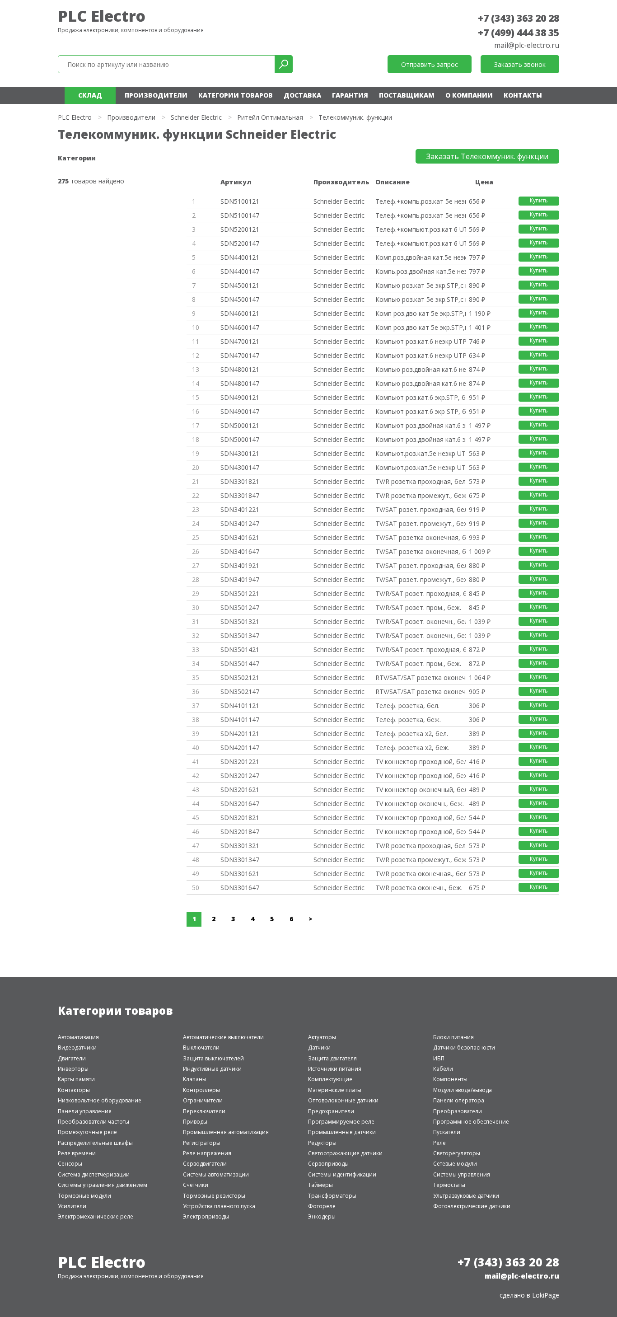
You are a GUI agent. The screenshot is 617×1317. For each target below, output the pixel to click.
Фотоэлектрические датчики (471, 1206)
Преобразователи (457, 1111)
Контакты (523, 95)
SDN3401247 (239, 523)
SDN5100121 (239, 201)
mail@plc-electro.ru (526, 45)
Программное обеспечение (471, 1121)
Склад (90, 95)
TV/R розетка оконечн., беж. (419, 887)
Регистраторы (201, 1143)
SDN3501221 (239, 593)
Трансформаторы (332, 1196)
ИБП (438, 1058)
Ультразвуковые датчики (466, 1196)
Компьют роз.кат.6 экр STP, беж (420, 411)
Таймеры (320, 1185)
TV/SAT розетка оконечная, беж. (420, 551)
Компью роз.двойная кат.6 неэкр (420, 369)
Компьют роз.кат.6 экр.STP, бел (420, 397)
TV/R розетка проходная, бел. (420, 481)
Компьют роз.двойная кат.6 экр (420, 425)
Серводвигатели (205, 1163)
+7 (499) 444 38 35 (518, 32)
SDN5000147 (239, 439)
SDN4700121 (239, 341)
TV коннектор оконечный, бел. (420, 789)
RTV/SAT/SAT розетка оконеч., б (420, 691)
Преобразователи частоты (93, 1121)
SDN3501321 (239, 621)
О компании (469, 95)
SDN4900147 (239, 411)
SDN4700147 (239, 355)
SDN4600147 (239, 327)
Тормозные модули (84, 1196)
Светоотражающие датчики (345, 1153)
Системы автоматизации (216, 1174)
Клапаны (194, 1079)
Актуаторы (322, 1037)
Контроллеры (201, 1090)
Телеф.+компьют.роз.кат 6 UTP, (420, 229)
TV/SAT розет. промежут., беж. (420, 523)
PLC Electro (101, 15)
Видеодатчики (77, 1047)
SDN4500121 (239, 285)
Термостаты (449, 1185)
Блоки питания (453, 1037)
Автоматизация (78, 1037)
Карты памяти (76, 1079)
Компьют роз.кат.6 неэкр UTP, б (420, 341)
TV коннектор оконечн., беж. (419, 803)
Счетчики (195, 1185)
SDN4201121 (239, 733)
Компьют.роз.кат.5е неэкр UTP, (420, 453)
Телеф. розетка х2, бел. (411, 733)
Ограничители (203, 1100)
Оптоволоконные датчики (343, 1100)
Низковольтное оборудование (99, 1100)
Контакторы (74, 1090)
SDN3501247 (239, 607)
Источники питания (334, 1069)
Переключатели (204, 1111)
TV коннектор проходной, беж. (420, 775)
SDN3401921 (239, 565)
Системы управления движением (102, 1185)
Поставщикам (407, 95)
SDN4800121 (239, 369)
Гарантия (350, 95)
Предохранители (331, 1111)
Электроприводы (206, 1216)
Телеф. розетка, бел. (407, 705)
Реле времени (77, 1153)
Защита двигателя (332, 1058)
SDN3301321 (239, 845)
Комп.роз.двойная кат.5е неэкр (420, 257)
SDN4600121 (239, 313)
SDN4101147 (239, 719)
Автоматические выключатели (223, 1037)
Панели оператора (458, 1100)
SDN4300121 (239, 453)
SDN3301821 (239, 481)
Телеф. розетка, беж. (408, 719)
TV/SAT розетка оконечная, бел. (420, 537)
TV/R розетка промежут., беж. (420, 495)
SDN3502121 (239, 677)
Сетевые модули (455, 1163)
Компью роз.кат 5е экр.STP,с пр (420, 285)
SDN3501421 (239, 649)
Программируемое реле (341, 1121)
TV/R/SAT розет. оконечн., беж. (420, 635)
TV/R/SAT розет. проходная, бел (420, 593)
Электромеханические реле (95, 1216)
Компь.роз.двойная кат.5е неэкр (420, 271)
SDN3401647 (239, 551)
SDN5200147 (239, 243)
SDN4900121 (239, 397)
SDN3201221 (239, 761)
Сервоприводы (328, 1163)
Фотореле (322, 1206)
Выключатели (201, 1047)
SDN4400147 (239, 271)
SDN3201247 (239, 775)
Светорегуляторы (456, 1153)
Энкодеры (322, 1216)
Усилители (72, 1206)
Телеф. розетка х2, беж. (412, 747)
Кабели (443, 1069)
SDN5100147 (239, 215)
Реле (439, 1143)
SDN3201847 (239, 831)
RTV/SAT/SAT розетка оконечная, (420, 677)
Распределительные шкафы (95, 1143)
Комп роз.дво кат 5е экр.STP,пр (420, 313)
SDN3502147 (239, 691)
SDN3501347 (239, 635)
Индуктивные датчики (212, 1069)
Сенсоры (70, 1163)
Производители (156, 95)
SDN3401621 (239, 537)
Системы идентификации (342, 1174)
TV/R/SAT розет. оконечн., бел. (420, 621)
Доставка (302, 95)
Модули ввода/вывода (462, 1090)
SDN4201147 (239, 747)
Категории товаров (235, 95)
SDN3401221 (239, 509)
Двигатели (72, 1058)
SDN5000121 (239, 425)
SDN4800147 (239, 383)
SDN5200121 (239, 229)
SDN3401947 (239, 579)
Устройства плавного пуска (219, 1206)
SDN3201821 (239, 817)
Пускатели (446, 1132)
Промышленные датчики (342, 1132)
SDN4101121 (239, 705)
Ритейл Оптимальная (270, 117)
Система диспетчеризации (94, 1174)
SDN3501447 (239, 663)
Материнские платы (334, 1090)
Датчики (319, 1047)
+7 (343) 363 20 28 (518, 18)
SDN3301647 (239, 887)
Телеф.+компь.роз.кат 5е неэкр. (420, 201)
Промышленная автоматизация (226, 1132)
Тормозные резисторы (214, 1196)
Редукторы (322, 1143)
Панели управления (85, 1111)
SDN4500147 (239, 299)
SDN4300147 (239, 467)
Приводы (195, 1121)
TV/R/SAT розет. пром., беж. (418, 607)
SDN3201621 (239, 789)
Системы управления (461, 1174)
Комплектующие (330, 1079)
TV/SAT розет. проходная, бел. (420, 509)
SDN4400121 (239, 257)
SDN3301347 (239, 859)
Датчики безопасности (464, 1047)
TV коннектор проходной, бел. (420, 761)
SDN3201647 (239, 803)
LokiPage (545, 1295)
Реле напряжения (207, 1153)
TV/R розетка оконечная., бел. (420, 873)
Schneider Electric (196, 117)
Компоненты (450, 1079)
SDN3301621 (239, 873)
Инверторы (73, 1069)
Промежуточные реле (87, 1132)
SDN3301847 (239, 495)
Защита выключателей (213, 1058)
